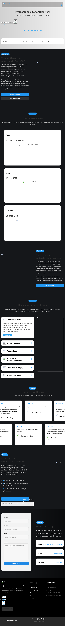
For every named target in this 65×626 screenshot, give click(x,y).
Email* (5, 525)
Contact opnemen (15, 499)
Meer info (7, 335)
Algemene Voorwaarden (39, 621)
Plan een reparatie (15, 94)
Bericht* (6, 542)
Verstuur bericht (16, 563)
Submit (31, 503)
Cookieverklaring (41, 619)
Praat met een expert (15, 98)
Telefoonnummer (9, 534)
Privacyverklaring (41, 618)
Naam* (6, 517)
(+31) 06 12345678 (7, 504)
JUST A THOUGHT (12, 620)
